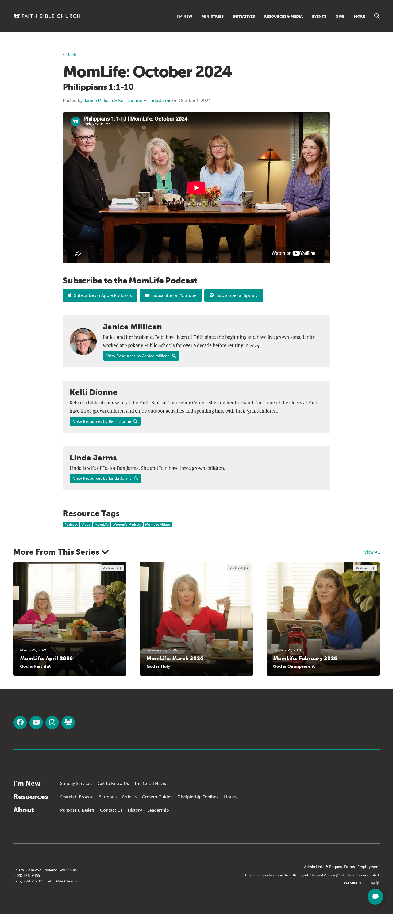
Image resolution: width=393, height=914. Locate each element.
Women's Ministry (127, 525)
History (135, 810)
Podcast (71, 525)
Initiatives (244, 16)
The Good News (150, 783)
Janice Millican (98, 100)
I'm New (184, 16)
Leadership (158, 810)
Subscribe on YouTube (174, 295)
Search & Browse (77, 796)
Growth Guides (157, 796)
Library (230, 796)
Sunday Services (76, 783)
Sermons (108, 796)
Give (340, 16)
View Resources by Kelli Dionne (102, 421)
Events (319, 16)
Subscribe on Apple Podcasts (103, 295)
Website (350, 883)
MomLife (102, 525)
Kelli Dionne (130, 100)
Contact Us (111, 810)
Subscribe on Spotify (237, 295)
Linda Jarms (159, 100)
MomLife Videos (158, 525)
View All (372, 552)
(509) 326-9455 (26, 875)
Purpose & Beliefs (77, 810)
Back (71, 54)
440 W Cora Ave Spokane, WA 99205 (45, 870)
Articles (129, 796)
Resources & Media (283, 16)
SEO (366, 883)
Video (86, 525)
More (359, 16)
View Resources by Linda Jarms (103, 478)
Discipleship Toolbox (198, 796)
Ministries (213, 16)
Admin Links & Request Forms (329, 867)
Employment (368, 867)
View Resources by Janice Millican (138, 356)
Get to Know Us (113, 783)
